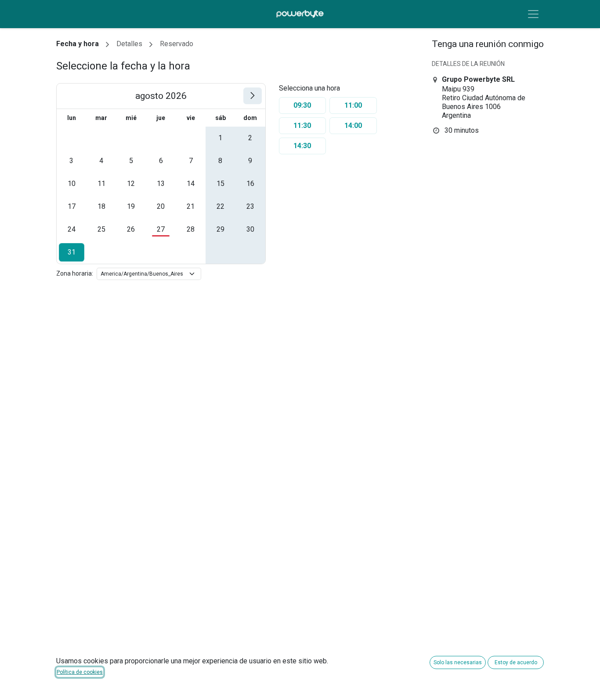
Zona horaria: (74, 273)
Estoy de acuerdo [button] (516, 662)
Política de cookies (80, 672)
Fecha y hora (77, 44)
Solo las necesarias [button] (458, 662)
